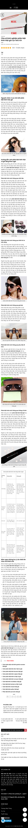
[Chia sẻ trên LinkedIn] (20, 697)
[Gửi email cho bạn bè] (15, 697)
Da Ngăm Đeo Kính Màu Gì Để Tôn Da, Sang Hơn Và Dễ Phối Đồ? (13, 744)
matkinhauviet (10, 70)
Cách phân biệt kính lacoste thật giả (12, 671)
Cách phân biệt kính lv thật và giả (12, 676)
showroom (12, 578)
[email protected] (19, 712)
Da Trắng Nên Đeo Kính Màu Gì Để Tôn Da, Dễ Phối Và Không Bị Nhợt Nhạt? (13, 739)
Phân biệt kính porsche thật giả (11, 691)
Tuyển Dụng (4, 814)
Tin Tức (3, 36)
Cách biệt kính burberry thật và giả (12, 684)
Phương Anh (16, 44)
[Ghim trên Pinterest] (18, 697)
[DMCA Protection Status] (14, 818)
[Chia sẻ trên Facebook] (10, 697)
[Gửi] (25, 730)
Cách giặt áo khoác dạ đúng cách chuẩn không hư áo (14, 758)
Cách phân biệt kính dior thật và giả (12, 669)
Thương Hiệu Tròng (6, 808)
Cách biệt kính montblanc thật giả (12, 681)
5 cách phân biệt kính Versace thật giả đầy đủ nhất (21, 720)
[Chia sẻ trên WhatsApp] (7, 697)
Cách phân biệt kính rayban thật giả (12, 674)
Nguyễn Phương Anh (8, 707)
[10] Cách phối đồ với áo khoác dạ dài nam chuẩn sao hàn (13, 749)
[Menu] (11, 8)
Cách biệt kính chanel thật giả (11, 686)
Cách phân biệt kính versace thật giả (13, 679)
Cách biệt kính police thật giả (11, 689)
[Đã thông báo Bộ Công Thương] (14, 821)
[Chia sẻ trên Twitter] (12, 697)
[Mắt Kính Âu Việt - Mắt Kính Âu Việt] (14, 4)
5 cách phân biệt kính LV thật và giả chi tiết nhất (7, 720)
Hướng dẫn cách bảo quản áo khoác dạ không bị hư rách (13, 753)
